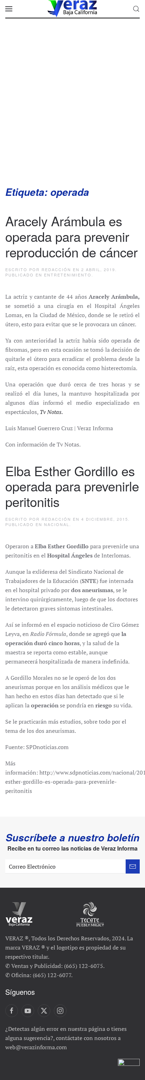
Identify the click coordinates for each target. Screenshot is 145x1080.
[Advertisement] (72, 109)
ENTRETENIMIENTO (68, 275)
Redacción (56, 269)
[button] (8, 9)
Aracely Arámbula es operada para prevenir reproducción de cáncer (71, 236)
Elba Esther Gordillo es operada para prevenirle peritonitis (72, 486)
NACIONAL (56, 524)
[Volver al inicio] (72, 9)
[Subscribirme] (133, 866)
